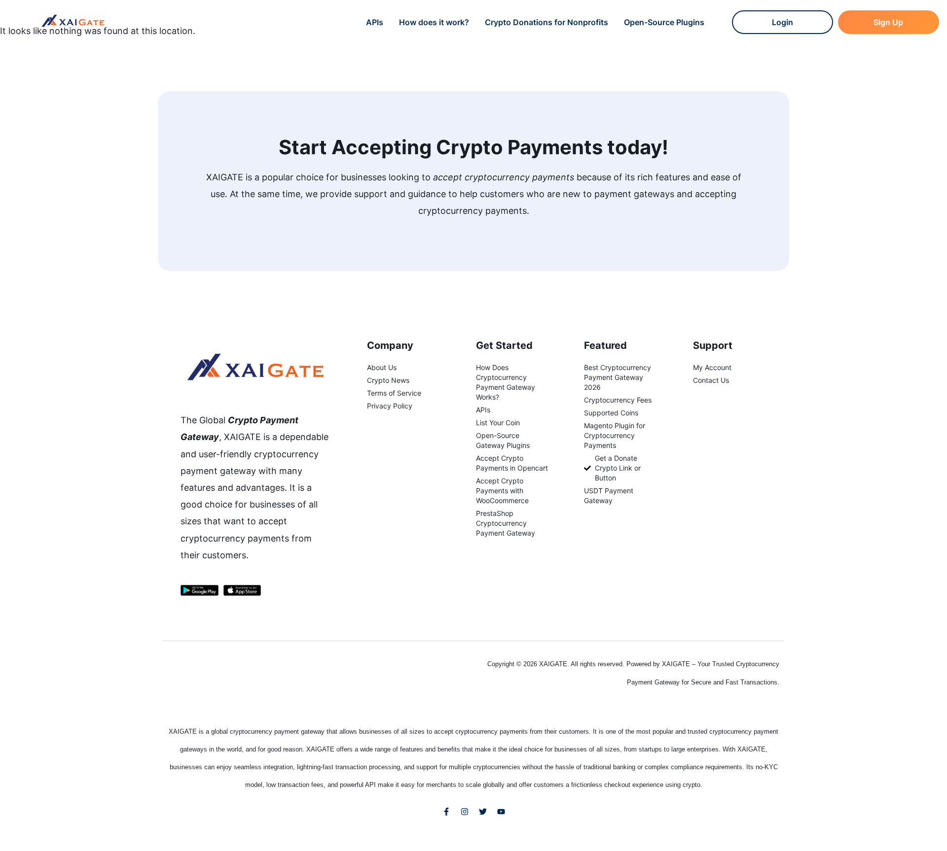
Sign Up (888, 22)
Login (782, 22)
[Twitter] (483, 811)
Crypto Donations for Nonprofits (546, 22)
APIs (374, 22)
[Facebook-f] (446, 811)
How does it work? (434, 22)
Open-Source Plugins (664, 22)
